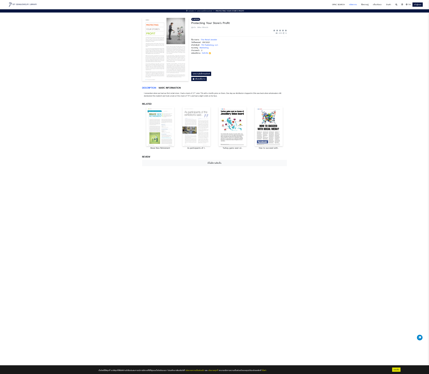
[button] (353, 4)
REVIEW (146, 156)
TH (409, 4)
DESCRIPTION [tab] (149, 87)
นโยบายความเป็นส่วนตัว (195, 370)
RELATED (147, 104)
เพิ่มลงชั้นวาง (199, 79)
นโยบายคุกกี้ (213, 370)
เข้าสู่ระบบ (417, 4)
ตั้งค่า (264, 370)
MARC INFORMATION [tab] (170, 87)
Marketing (204, 47)
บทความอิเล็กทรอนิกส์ (201, 73)
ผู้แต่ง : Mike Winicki (199, 27)
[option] (166, 128)
